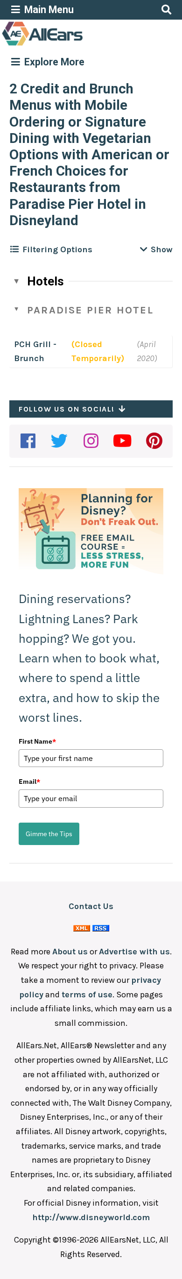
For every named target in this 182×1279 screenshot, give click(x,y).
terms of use (87, 994)
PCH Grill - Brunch (35, 351)
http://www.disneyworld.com (91, 1217)
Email (29, 781)
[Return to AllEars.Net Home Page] (71, 45)
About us (70, 951)
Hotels (45, 281)
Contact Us (91, 906)
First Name (37, 741)
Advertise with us (134, 951)
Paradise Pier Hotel (90, 310)
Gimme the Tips (49, 834)
